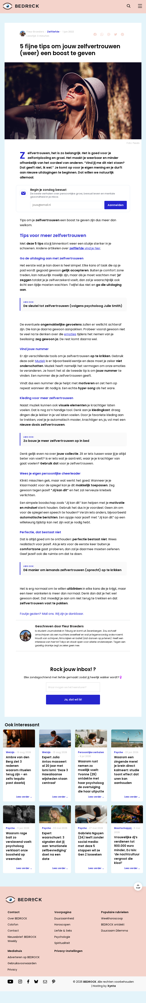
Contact (13, 930)
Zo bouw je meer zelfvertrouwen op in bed (56, 441)
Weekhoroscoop (112, 918)
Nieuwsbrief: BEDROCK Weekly (22, 939)
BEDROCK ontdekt (113, 924)
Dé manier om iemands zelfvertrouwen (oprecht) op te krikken (72, 570)
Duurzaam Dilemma (114, 930)
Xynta (111, 986)
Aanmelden (116, 205)
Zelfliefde (53, 31)
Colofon (13, 924)
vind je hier (84, 248)
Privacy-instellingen (68, 951)
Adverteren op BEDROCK (24, 957)
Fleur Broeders (35, 31)
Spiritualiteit (62, 943)
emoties (70, 334)
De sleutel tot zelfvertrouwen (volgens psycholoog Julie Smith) (72, 306)
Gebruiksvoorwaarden (22, 963)
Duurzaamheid (64, 918)
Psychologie (62, 937)
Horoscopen (62, 924)
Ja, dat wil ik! (73, 699)
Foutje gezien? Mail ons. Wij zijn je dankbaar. (52, 614)
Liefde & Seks (63, 930)
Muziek (40, 361)
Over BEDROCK (17, 918)
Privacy (12, 969)
